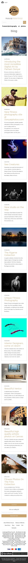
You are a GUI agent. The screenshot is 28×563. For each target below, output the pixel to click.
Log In (5, 2)
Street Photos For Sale (8, 542)
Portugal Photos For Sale (8, 536)
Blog (13, 525)
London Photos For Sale (8, 533)
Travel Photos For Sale (8, 534)
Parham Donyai (17, 18)
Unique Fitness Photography (12, 299)
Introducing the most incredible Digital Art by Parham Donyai (12, 65)
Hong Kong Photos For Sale (14, 540)
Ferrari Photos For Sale (14, 538)
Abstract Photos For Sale (8, 535)
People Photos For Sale (19, 544)
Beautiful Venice (13, 388)
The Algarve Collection (10, 253)
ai (19, 26)
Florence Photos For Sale (8, 541)
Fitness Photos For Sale (19, 534)
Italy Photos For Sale (21, 532)
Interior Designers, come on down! (14, 344)
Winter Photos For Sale (20, 541)
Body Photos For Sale (8, 544)
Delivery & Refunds (19, 522)
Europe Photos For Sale (19, 542)
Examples (14, 527)
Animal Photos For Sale (20, 535)
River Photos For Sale (9, 537)
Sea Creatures (11, 164)
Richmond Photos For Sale (8, 543)
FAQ (22, 525)
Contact (18, 525)
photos (23, 26)
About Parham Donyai (9, 522)
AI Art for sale (14, 545)
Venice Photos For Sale (20, 536)
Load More (14, 504)
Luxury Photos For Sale (20, 533)
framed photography (9, 26)
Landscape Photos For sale (8, 532)
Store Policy (7, 525)
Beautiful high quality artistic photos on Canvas (13, 434)
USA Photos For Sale (19, 537)
